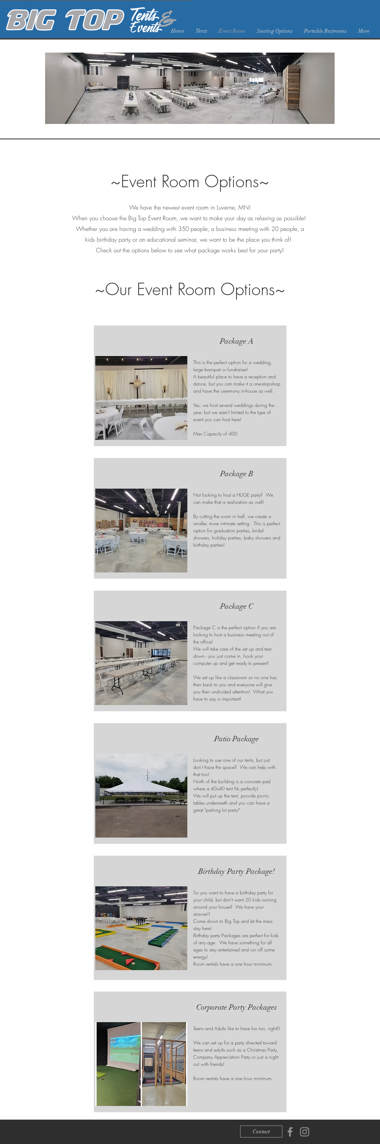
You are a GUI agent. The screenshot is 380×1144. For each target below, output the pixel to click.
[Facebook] (290, 1132)
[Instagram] (304, 1132)
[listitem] (190, 385)
